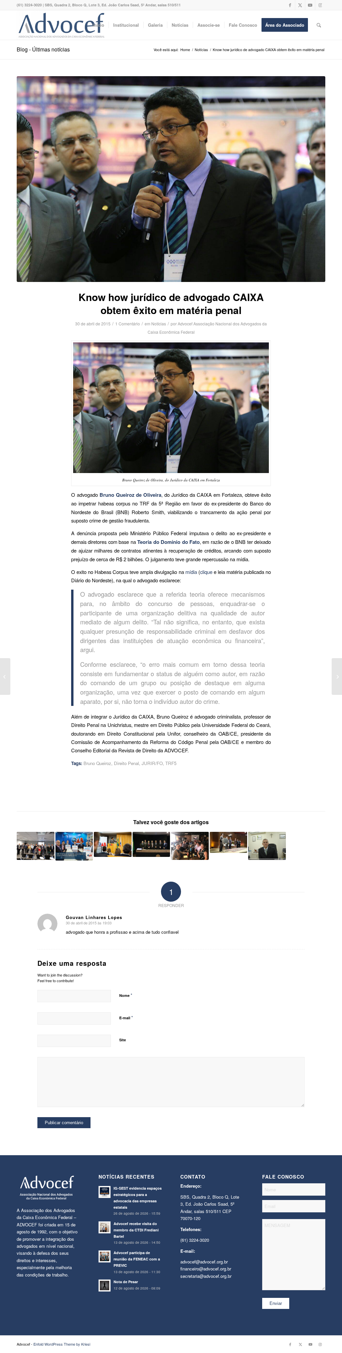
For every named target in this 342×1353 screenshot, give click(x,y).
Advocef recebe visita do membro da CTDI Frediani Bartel (136, 1230)
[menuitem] (98, 25)
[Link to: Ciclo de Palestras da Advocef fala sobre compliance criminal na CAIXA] (35, 846)
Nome (125, 995)
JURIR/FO (152, 763)
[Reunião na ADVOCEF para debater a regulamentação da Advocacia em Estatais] (337, 676)
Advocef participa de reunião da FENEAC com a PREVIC (137, 1259)
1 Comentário (127, 323)
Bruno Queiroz (97, 763)
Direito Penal (126, 763)
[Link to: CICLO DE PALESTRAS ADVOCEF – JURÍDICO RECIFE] (151, 844)
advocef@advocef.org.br (204, 1261)
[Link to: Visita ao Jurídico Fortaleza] (190, 846)
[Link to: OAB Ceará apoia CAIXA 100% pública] (74, 846)
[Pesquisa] (318, 25)
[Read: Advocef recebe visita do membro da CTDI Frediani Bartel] (105, 1227)
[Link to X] (300, 5)
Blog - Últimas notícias (43, 49)
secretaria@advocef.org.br (205, 1276)
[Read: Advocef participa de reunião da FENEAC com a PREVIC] (105, 1256)
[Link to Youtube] (310, 5)
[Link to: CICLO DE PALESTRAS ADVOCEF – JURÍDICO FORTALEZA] (228, 842)
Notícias (158, 323)
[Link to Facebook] (290, 5)
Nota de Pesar (126, 1281)
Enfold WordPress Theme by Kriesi (61, 1344)
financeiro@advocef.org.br (205, 1268)
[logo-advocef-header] (61, 25)
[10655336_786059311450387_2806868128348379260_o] (171, 179)
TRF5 (170, 763)
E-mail (126, 1017)
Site (122, 1039)
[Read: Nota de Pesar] (105, 1286)
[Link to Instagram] (320, 5)
